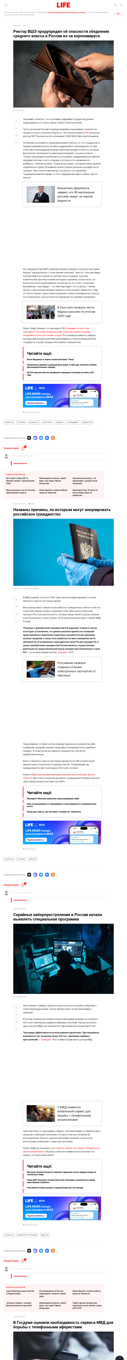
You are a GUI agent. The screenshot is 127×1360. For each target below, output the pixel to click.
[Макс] (35, 437)
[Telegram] (41, 437)
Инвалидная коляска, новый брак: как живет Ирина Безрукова (52, 481)
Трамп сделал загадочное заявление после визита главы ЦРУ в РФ (87, 1305)
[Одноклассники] (52, 437)
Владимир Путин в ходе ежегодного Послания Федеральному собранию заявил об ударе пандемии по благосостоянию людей (57, 332)
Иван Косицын (30, 849)
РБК (86, 132)
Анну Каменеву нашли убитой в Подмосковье (20, 1292)
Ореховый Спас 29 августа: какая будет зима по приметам (85, 493)
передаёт (63, 652)
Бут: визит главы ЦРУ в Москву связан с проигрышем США (20, 481)
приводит (46, 1039)
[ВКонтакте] (47, 437)
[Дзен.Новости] (29, 437)
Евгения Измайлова (32, 412)
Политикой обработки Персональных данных (67, 12)
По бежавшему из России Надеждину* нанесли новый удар (52, 1294)
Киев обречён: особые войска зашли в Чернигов (53, 491)
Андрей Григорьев (31, 1225)
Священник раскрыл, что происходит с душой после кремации (85, 481)
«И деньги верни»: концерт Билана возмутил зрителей (19, 1304)
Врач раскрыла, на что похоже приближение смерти (20, 491)
